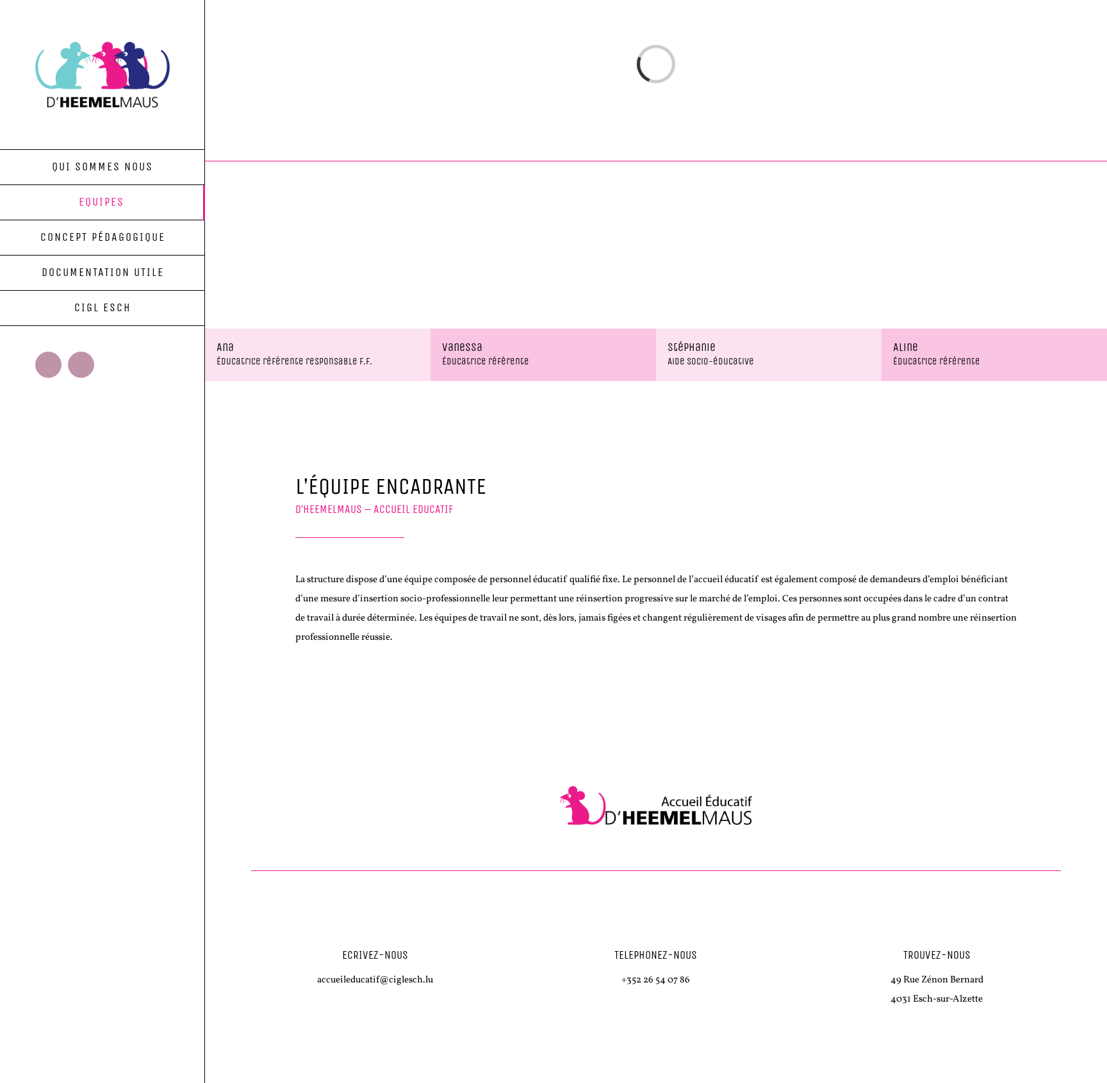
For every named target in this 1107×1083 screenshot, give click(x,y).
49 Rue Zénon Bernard (936, 980)
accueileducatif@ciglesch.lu (375, 980)
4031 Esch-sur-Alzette (936, 999)
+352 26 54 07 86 (655, 980)
